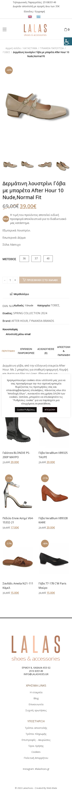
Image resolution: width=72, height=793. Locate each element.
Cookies (36, 751)
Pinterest (33, 329)
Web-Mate (52, 787)
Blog (36, 698)
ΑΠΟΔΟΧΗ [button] (50, 409)
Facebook (22, 329)
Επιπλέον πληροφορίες (26, 351)
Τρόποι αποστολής (36, 727)
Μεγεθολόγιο (21, 294)
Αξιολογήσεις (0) (46, 351)
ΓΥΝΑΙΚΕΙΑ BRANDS (41, 321)
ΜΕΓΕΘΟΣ (9, 259)
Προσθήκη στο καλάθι (42, 280)
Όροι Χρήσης (36, 745)
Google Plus (39, 329)
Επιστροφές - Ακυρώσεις (36, 739)
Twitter (27, 329)
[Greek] (39, 16)
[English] (30, 16)
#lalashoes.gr (42, 768)
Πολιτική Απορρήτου (36, 757)
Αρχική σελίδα (13, 48)
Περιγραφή (8, 351)
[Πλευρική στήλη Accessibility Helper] (68, 41)
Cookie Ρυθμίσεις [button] (26, 409)
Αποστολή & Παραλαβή (63, 351)
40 (48, 258)
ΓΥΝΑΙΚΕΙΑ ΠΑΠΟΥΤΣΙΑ (52, 48)
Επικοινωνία (36, 704)
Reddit (51, 329)
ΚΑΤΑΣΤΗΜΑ (30, 48)
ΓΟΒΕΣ (6, 52)
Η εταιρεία (36, 692)
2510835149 (49, 2)
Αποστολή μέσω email (17, 334)
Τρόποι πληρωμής (36, 733)
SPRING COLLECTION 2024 (30, 313)
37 (36, 258)
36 (24, 258)
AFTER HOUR (19, 321)
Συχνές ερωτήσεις (36, 710)
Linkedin (45, 329)
